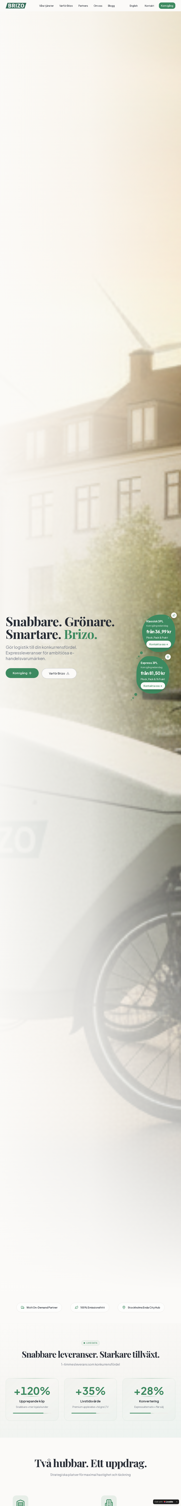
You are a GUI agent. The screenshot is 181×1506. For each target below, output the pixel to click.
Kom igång (167, 5)
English (134, 5)
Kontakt (149, 5)
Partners (83, 5)
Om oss (98, 5)
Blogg (111, 5)
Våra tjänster (46, 5)
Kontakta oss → (158, 644)
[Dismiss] (177, 1502)
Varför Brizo (66, 5)
